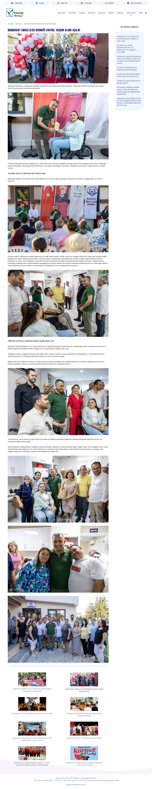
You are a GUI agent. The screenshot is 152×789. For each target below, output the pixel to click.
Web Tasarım (81, 785)
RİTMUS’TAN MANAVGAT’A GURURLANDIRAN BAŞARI (127, 69)
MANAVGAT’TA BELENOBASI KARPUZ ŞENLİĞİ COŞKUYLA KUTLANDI (84, 764)
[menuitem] (61, 12)
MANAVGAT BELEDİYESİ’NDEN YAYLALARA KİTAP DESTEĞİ (128, 75)
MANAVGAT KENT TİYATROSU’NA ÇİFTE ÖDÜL (84, 738)
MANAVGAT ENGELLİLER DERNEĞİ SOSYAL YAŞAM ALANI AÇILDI (84, 690)
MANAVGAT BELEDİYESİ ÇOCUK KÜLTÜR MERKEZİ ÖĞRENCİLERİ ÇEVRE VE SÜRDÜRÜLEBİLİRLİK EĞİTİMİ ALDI (129, 101)
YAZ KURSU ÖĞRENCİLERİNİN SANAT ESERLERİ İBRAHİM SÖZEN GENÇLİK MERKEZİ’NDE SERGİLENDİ (128, 90)
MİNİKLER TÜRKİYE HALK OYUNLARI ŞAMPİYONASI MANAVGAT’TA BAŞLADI (32, 690)
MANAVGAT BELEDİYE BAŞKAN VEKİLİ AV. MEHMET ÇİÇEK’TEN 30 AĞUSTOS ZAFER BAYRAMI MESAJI (129, 59)
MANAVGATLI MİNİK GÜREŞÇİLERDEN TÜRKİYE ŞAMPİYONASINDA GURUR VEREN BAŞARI (32, 764)
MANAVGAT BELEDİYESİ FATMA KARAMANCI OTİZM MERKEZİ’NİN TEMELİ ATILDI (32, 739)
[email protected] (94, 780)
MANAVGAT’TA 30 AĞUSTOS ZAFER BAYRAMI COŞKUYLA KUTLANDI (128, 38)
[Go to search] (146, 13)
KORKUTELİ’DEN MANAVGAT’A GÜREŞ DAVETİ (128, 82)
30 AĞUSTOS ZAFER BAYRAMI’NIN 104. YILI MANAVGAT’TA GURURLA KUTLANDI (126, 48)
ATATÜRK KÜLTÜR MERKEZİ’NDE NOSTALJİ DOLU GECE (32, 713)
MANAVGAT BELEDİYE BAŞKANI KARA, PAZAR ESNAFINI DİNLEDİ (84, 714)
